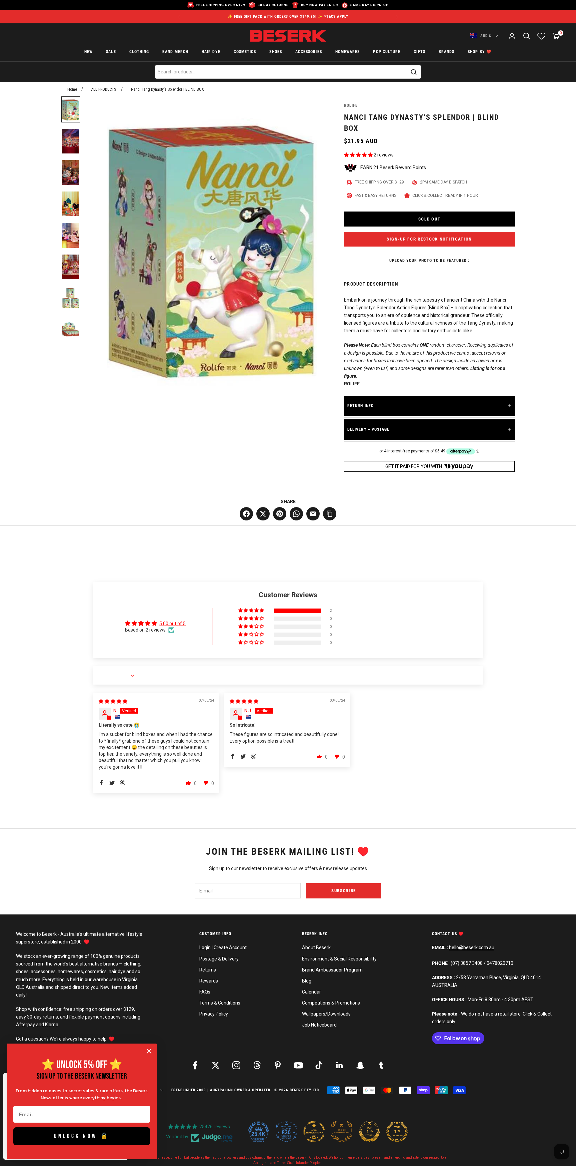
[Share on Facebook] (246, 513)
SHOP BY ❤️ (480, 52)
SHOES (275, 52)
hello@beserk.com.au (471, 947)
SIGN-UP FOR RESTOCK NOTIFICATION (429, 239)
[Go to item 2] (70, 141)
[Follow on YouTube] (298, 1065)
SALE (111, 52)
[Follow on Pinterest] (278, 1065)
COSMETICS (245, 52)
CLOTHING (139, 52)
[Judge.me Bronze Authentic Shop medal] (341, 1131)
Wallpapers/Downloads (326, 1014)
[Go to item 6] (70, 267)
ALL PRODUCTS (103, 89)
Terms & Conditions (219, 1003)
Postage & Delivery (219, 958)
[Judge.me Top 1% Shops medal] (369, 1131)
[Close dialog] (149, 1051)
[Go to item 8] (70, 330)
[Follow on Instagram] (236, 1065)
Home (72, 89)
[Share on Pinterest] (279, 513)
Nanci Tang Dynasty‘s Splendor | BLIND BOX (167, 89)
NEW (88, 52)
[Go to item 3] (70, 172)
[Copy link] (329, 513)
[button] (359, 154)
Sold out (429, 219)
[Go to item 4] (70, 204)
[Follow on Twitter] (216, 1065)
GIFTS (419, 52)
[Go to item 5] (70, 235)
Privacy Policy (213, 1014)
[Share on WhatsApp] (296, 513)
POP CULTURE (386, 52)
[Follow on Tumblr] (381, 1065)
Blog (306, 981)
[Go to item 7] (70, 298)
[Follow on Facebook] (195, 1065)
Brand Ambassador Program (332, 970)
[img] (113, 701)
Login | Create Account (223, 947)
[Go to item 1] (70, 109)
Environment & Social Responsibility (339, 958)
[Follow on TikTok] (319, 1065)
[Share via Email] (313, 513)
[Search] (413, 72)
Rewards (208, 981)
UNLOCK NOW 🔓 (82, 1136)
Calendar (311, 992)
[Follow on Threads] (257, 1065)
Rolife (351, 105)
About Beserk (316, 947)
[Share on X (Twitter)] (263, 513)
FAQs (204, 992)
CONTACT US (445, 933)
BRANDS (446, 52)
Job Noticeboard (319, 1025)
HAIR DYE (211, 52)
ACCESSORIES (308, 52)
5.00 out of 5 (172, 623)
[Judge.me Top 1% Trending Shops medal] (397, 1131)
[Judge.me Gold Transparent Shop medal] (314, 1131)
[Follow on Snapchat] (360, 1065)
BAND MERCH (175, 52)
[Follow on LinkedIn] (340, 1065)
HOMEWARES (347, 52)
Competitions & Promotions (331, 1003)
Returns (207, 970)
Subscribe (343, 890)
